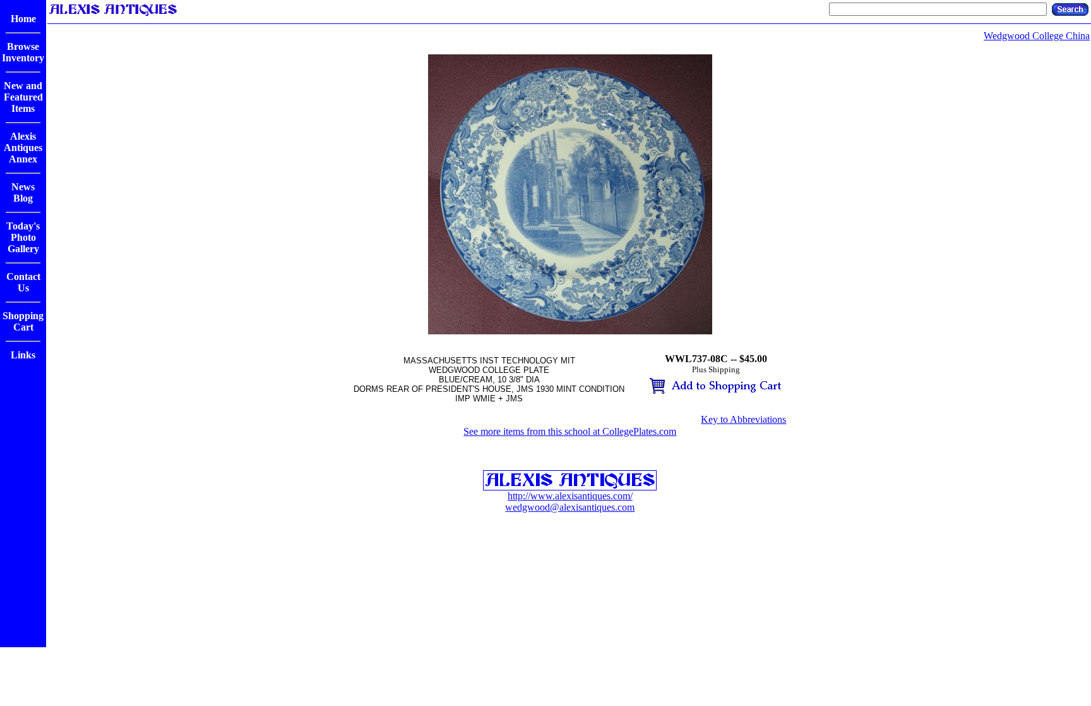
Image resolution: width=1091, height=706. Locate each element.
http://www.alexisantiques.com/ (570, 495)
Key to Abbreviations (743, 419)
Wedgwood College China (1037, 35)
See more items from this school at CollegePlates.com (569, 431)
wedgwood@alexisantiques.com (570, 507)
